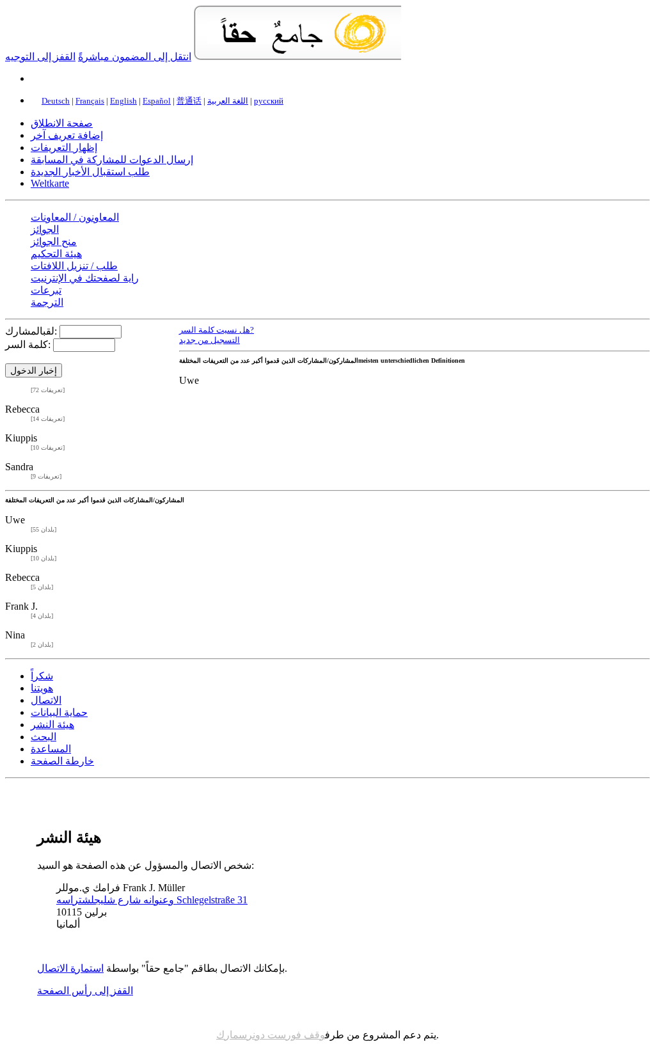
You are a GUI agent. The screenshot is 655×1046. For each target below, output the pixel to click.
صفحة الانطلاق (62, 123)
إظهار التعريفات (64, 147)
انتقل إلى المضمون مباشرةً (134, 56)
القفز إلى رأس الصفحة (85, 990)
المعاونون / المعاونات (75, 217)
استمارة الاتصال (70, 968)
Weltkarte (50, 183)
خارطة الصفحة (62, 761)
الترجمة (47, 302)
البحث (43, 736)
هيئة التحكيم (56, 253)
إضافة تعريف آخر (67, 135)
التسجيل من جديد (209, 340)
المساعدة (51, 748)
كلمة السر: (28, 344)
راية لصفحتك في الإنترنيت (85, 278)
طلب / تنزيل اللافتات (74, 265)
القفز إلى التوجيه (40, 56)
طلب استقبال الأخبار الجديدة (90, 171)
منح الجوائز (54, 241)
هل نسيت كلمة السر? (216, 330)
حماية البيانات (59, 712)
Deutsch (56, 101)
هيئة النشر (52, 724)
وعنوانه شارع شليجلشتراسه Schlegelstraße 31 (152, 899)
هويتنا (42, 688)
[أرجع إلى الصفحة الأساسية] (298, 56)
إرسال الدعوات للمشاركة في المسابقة (112, 159)
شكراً (42, 675)
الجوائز (45, 229)
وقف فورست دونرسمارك (270, 1034)
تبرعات (46, 290)
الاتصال (46, 700)
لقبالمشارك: (31, 331)
